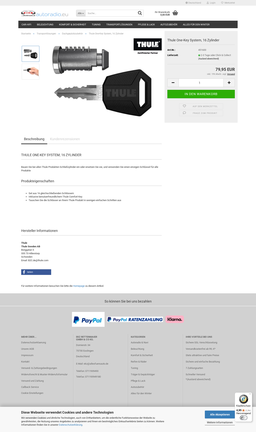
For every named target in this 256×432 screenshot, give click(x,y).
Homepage (79, 285)
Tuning (96, 24)
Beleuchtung (45, 24)
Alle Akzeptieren (220, 414)
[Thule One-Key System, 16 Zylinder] (102, 80)
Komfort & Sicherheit (72, 24)
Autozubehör (168, 24)
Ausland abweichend (199, 379)
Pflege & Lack (146, 24)
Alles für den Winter (196, 24)
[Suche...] (140, 13)
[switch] (243, 417)
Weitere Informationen (220, 422)
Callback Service (30, 387)
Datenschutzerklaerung (33, 342)
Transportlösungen (119, 24)
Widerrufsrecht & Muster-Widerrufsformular (44, 374)
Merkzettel (229, 3)
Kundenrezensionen (65, 139)
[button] (193, 3)
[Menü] (250, 395)
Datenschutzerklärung (70, 424)
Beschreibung (34, 139)
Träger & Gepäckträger (143, 374)
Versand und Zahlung (32, 380)
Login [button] (212, 3)
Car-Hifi (26, 24)
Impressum (27, 355)
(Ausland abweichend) (208, 58)
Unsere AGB (27, 348)
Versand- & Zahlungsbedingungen (39, 368)
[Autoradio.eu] (45, 13)
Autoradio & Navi (139, 342)
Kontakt (25, 361)
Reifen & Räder (139, 361)
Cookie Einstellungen (32, 393)
